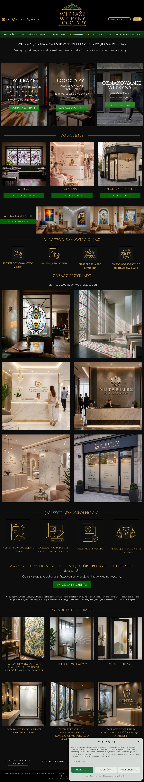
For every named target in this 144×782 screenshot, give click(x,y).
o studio (96, 34)
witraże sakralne (34, 34)
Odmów (105, 769)
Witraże (9, 34)
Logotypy (59, 34)
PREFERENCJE (128, 769)
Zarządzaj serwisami (80, 761)
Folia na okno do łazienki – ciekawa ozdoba (24, 731)
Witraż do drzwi (120, 664)
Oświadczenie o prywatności (113, 776)
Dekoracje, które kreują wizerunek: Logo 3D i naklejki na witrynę (120, 732)
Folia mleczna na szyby (72, 664)
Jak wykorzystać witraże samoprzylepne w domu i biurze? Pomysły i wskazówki (24, 667)
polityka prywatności (93, 776)
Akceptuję (82, 769)
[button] (138, 741)
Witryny (78, 34)
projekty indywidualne (124, 34)
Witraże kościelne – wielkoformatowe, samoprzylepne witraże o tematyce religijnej (72, 734)
